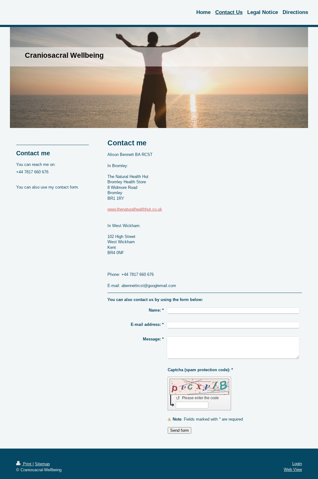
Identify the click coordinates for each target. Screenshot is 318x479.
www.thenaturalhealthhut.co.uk (134, 209)
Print (27, 464)
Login (297, 463)
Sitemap (42, 464)
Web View (293, 469)
